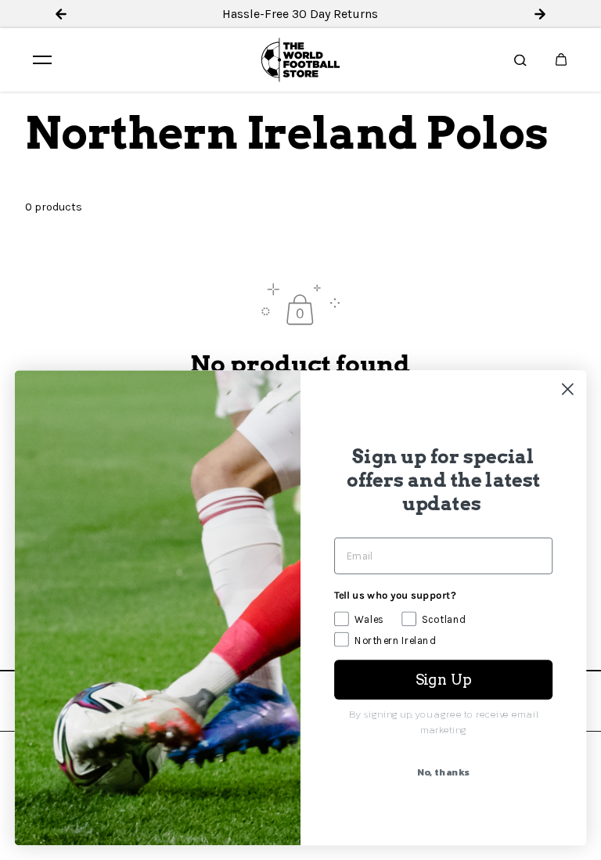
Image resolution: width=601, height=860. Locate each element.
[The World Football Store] (300, 60)
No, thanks (443, 772)
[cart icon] (561, 59)
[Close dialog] (568, 389)
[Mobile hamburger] (42, 59)
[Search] (520, 59)
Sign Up (444, 679)
